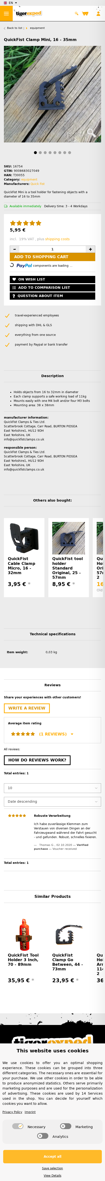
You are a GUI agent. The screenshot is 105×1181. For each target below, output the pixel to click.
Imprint (30, 1112)
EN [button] (11, 3)
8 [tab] (69, 152)
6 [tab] (59, 152)
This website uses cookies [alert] (53, 1051)
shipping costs (57, 239)
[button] (76, 13)
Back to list (14, 28)
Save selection (52, 1168)
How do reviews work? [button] (37, 760)
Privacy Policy (12, 1112)
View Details (52, 1175)
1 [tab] (35, 152)
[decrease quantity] (14, 249)
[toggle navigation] (6, 13)
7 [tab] (64, 152)
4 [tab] (50, 152)
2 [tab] (40, 152)
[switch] (17, 1126)
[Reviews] (26, 223)
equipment (29, 179)
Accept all (52, 1156)
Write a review (26, 708)
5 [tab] (54, 152)
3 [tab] (45, 152)
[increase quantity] (90, 249)
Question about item (40, 296)
